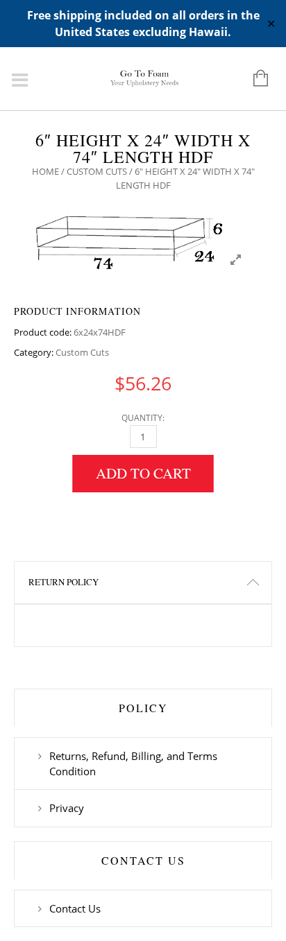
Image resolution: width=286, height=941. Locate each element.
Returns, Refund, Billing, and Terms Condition (133, 763)
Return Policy (63, 582)
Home (45, 171)
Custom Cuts (97, 171)
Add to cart (143, 473)
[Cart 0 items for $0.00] (253, 79)
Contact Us (75, 908)
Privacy (66, 808)
